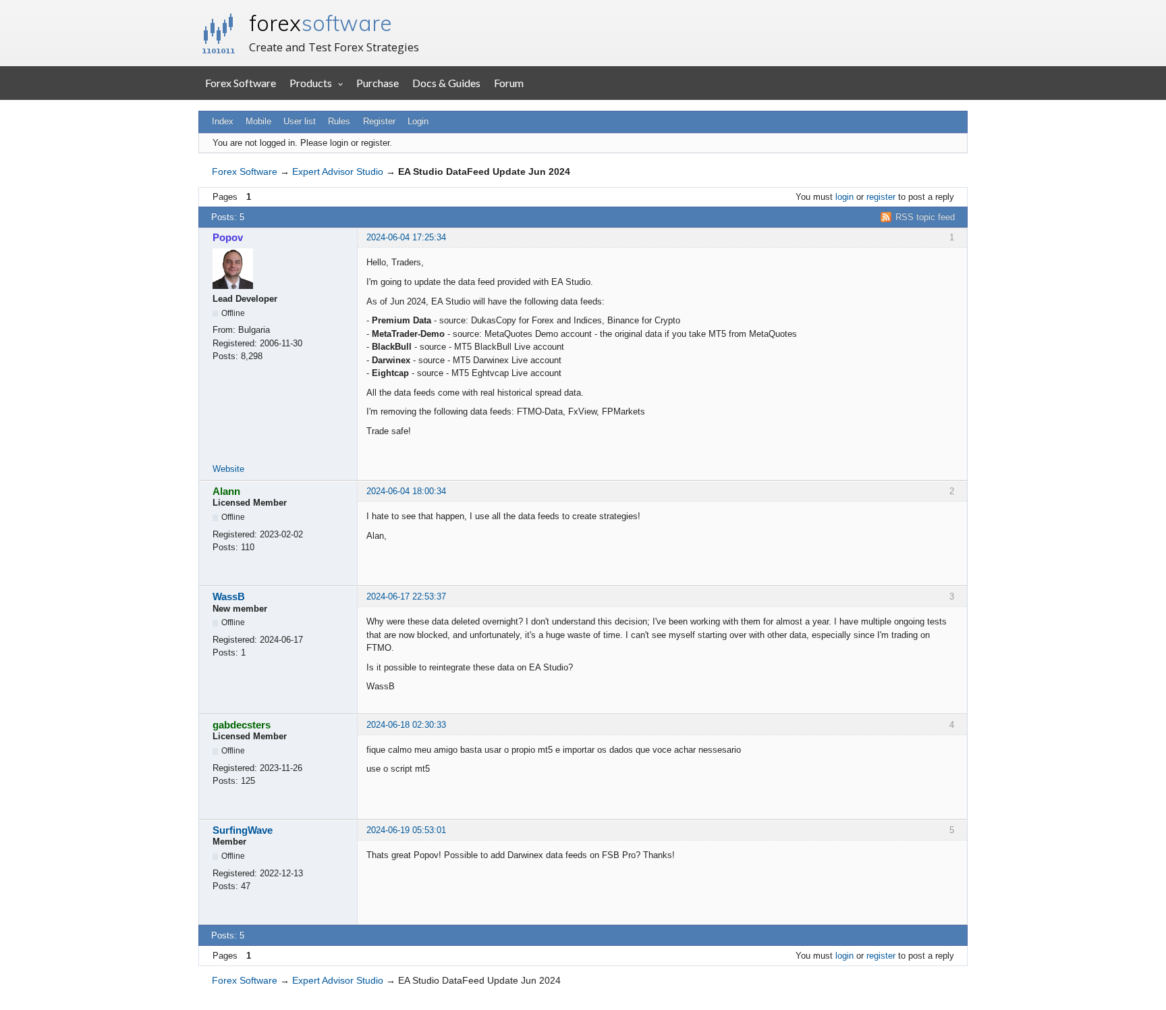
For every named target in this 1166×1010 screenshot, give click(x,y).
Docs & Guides (446, 82)
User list (299, 121)
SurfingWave (243, 830)
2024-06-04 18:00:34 (406, 491)
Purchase (377, 82)
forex (320, 22)
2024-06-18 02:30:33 (406, 725)
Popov (228, 237)
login (844, 197)
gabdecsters (242, 724)
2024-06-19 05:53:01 (406, 830)
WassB (229, 596)
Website (228, 469)
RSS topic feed (925, 217)
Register (379, 121)
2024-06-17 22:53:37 (406, 596)
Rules (339, 121)
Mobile (258, 121)
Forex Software (240, 82)
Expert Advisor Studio (337, 171)
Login (418, 121)
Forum (509, 82)
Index (222, 121)
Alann (226, 491)
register (880, 197)
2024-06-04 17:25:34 (406, 237)
